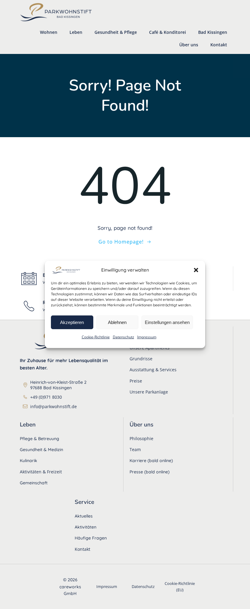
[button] (196, 270)
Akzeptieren (72, 322)
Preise (136, 381)
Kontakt (218, 45)
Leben (76, 32)
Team (135, 449)
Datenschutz (123, 337)
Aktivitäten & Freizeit (41, 472)
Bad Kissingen (212, 32)
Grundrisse (141, 358)
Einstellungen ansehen (167, 322)
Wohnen (48, 32)
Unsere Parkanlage (149, 392)
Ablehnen (117, 322)
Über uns (188, 45)
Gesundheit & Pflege (116, 32)
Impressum (146, 337)
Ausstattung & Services (153, 369)
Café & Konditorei (167, 32)
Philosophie (141, 438)
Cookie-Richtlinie (96, 337)
